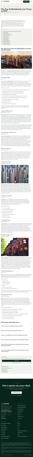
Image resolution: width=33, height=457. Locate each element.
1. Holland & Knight (5, 32)
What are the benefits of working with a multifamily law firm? (14, 339)
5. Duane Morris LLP (6, 37)
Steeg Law (3, 298)
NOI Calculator (3, 430)
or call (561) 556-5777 (16, 362)
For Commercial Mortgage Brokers (22, 436)
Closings (18, 425)
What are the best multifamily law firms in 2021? (12, 326)
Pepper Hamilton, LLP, (4, 114)
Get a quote (26, 1)
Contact (18, 434)
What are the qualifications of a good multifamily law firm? (14, 335)
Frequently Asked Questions (7, 44)
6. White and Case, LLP (6, 38)
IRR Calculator (3, 434)
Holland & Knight (10, 81)
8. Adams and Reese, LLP (6, 40)
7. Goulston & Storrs (6, 39)
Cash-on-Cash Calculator (4, 438)
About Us (18, 423)
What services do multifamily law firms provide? (12, 330)
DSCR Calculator (4, 369)
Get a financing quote (16, 392)
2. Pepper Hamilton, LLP (6, 33)
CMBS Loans (19, 414)
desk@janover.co (3, 418)
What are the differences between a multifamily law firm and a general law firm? (15, 351)
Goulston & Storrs (4, 223)
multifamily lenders (4, 275)
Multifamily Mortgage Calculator (5, 423)
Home (1, 6)
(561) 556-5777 (19, 395)
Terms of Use (30, 454)
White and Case (3, 199)
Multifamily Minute (20, 432)
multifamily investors (11, 71)
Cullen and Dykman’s (18, 274)
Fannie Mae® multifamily (13, 118)
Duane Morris (3, 184)
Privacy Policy (26, 454)
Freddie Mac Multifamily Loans (21, 407)
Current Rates (19, 418)
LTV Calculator (3, 432)
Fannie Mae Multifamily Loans (21, 405)
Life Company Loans (20, 416)
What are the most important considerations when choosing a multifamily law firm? (15, 345)
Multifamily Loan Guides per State (22, 430)
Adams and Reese (4, 257)
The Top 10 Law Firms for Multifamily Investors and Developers (12, 31)
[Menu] (31, 2)
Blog (4, 6)
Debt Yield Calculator (5, 370)
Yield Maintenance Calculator (5, 436)
